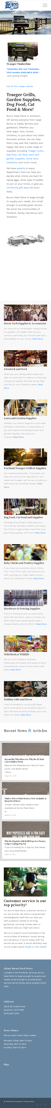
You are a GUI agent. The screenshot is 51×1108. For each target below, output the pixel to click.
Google (28, 947)
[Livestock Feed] (25, 358)
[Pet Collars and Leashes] (25, 507)
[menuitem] (43, 5)
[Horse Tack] (25, 313)
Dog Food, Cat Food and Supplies (23, 517)
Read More (37, 339)
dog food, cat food (17, 154)
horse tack (32, 158)
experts (21, 168)
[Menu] (43, 5)
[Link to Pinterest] (45, 1105)
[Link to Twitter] (37, 1105)
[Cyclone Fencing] (25, 598)
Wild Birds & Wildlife (16, 654)
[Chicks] (25, 552)
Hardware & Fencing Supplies (22, 608)
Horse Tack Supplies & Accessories (25, 323)
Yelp (37, 947)
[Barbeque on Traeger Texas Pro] (25, 457)
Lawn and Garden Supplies (20, 418)
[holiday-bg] (25, 689)
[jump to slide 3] (27, 27)
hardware (12, 162)
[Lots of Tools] (25, 407)
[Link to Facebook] (41, 1105)
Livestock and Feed (15, 369)
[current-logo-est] (21, 5)
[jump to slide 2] (25, 27)
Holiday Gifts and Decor (18, 699)
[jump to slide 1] (24, 27)
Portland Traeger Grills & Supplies (25, 468)
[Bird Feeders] (25, 643)
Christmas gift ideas (18, 187)
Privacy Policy (29, 1101)
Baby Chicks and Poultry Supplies (24, 563)
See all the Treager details (20, 86)
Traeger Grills (35, 150)
